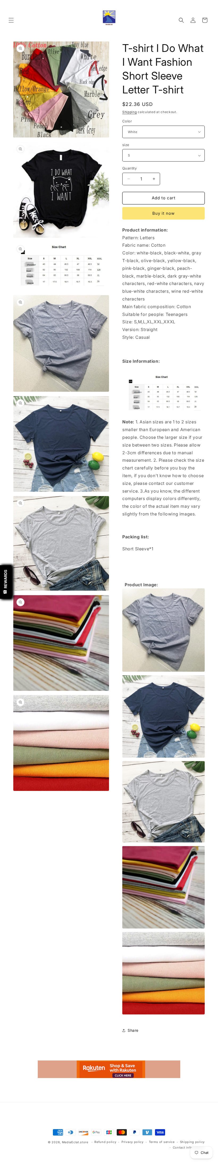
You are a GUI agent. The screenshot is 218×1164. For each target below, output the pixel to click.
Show (5, 582)
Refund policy (105, 1142)
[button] (11, 20)
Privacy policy (132, 1142)
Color (127, 121)
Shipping (129, 112)
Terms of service (162, 1142)
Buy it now (163, 213)
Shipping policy (192, 1142)
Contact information (189, 1147)
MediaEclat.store (75, 1142)
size (125, 145)
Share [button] (133, 1030)
